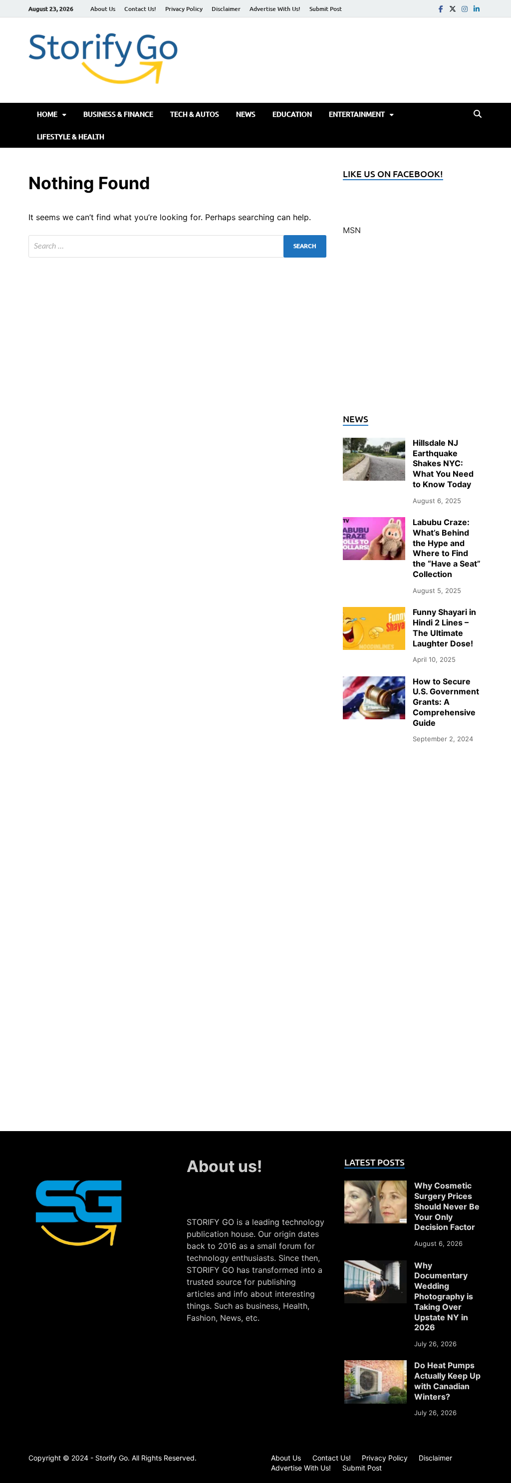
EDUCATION (292, 114)
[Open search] (477, 114)
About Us (102, 8)
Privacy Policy (184, 8)
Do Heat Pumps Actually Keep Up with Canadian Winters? (447, 1380)
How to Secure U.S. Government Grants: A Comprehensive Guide (446, 702)
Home (47, 114)
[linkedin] (477, 8)
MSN (352, 230)
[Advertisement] (413, 330)
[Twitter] (453, 8)
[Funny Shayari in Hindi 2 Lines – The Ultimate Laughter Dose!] (374, 613)
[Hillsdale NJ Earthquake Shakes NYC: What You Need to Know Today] (374, 444)
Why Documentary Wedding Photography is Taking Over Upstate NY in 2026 (443, 1296)
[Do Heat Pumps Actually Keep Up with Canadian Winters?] (375, 1366)
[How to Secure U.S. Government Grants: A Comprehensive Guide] (374, 682)
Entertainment (357, 114)
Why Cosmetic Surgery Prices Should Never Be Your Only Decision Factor (447, 1206)
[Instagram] (465, 8)
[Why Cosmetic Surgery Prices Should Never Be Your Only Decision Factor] (375, 1186)
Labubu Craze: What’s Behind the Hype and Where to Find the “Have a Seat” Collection (447, 548)
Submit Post (325, 8)
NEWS (246, 114)
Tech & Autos (194, 114)
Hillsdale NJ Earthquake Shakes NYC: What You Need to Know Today (443, 463)
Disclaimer (226, 8)
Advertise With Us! (275, 8)
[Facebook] (441, 8)
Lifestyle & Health (70, 136)
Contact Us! (140, 8)
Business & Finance (118, 114)
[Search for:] (177, 246)
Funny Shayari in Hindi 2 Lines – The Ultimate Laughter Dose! (444, 627)
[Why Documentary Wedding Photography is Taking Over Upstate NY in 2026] (375, 1266)
